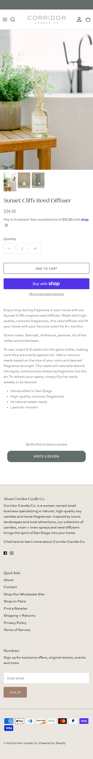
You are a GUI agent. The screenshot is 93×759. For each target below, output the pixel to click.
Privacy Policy (15, 623)
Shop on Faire (15, 601)
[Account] (78, 19)
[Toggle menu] (5, 19)
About (9, 580)
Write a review (46, 456)
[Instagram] (11, 553)
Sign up (15, 692)
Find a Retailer (16, 608)
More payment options (46, 294)
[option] (46, 100)
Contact (10, 587)
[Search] (15, 19)
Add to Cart (46, 268)
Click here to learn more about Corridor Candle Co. (44, 541)
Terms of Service (17, 630)
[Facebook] (5, 553)
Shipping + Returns (19, 615)
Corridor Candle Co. (25, 743)
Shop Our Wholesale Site (24, 594)
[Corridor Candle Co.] (46, 19)
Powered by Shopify (52, 743)
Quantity (10, 239)
